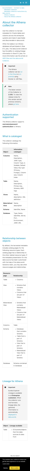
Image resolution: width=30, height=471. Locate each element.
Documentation (7, 8)
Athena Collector (9, 15)
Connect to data (19, 8)
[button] (23, 2)
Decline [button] (6, 468)
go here (16, 104)
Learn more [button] (6, 463)
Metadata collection (10, 9)
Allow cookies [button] (15, 468)
